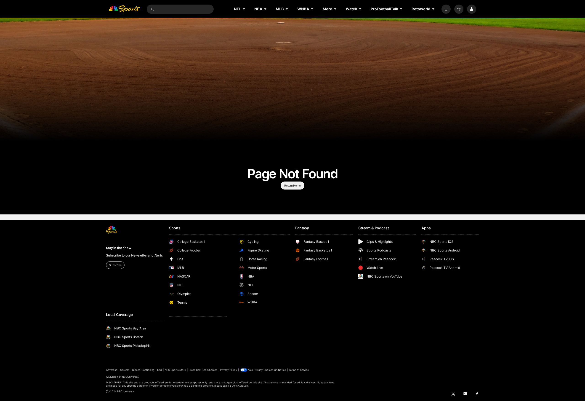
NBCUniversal (130, 376)
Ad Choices (210, 370)
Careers (124, 370)
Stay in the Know (118, 248)
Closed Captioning (143, 370)
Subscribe (115, 265)
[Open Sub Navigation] (244, 9)
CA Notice (280, 370)
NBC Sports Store (175, 370)
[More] (446, 9)
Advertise (111, 370)
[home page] (124, 9)
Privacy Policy (228, 370)
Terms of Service (299, 370)
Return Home (292, 185)
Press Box (195, 370)
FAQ (159, 370)
